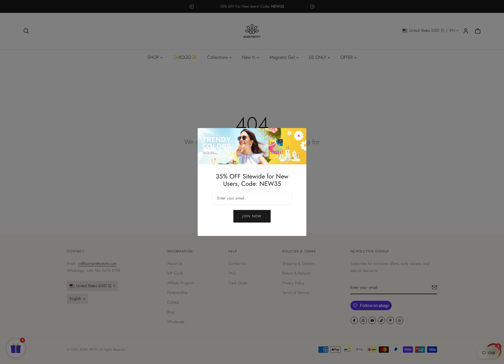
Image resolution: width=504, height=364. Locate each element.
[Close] (298, 135)
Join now (251, 216)
